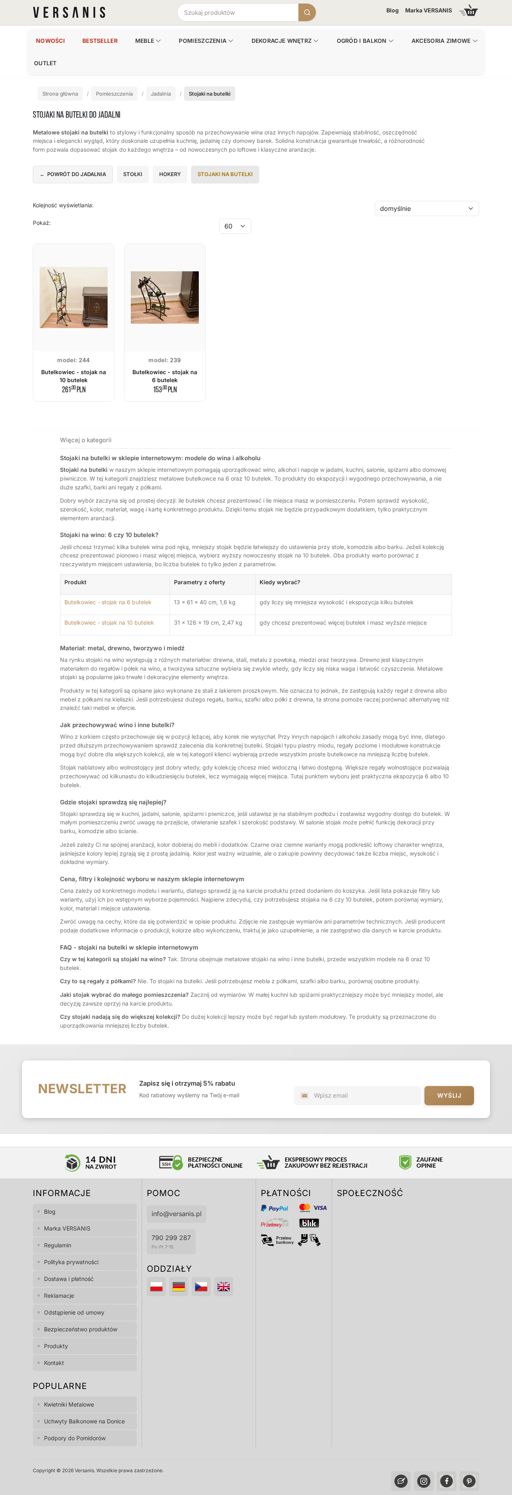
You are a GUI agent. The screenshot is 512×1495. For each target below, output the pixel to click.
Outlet (45, 63)
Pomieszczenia (202, 40)
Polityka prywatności (71, 1262)
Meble (144, 40)
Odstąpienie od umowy (74, 1312)
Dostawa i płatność (69, 1278)
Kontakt (54, 1362)
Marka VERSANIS (428, 10)
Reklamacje (59, 1295)
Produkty (56, 1346)
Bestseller (100, 40)
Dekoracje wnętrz (282, 40)
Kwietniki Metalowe (69, 1404)
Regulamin (57, 1245)
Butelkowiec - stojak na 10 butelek (109, 622)
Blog (392, 10)
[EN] (223, 1286)
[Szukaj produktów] (307, 12)
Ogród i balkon (362, 40)
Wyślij (449, 1095)
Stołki (132, 174)
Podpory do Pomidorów (75, 1438)
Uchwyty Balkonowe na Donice (84, 1421)
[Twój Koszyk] (468, 10)
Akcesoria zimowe (441, 40)
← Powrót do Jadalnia (73, 174)
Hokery (170, 174)
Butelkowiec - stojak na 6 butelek (108, 602)
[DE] (178, 1286)
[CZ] (201, 1286)
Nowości (50, 40)
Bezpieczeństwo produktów (80, 1329)
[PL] (156, 1286)
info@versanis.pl (177, 1214)
